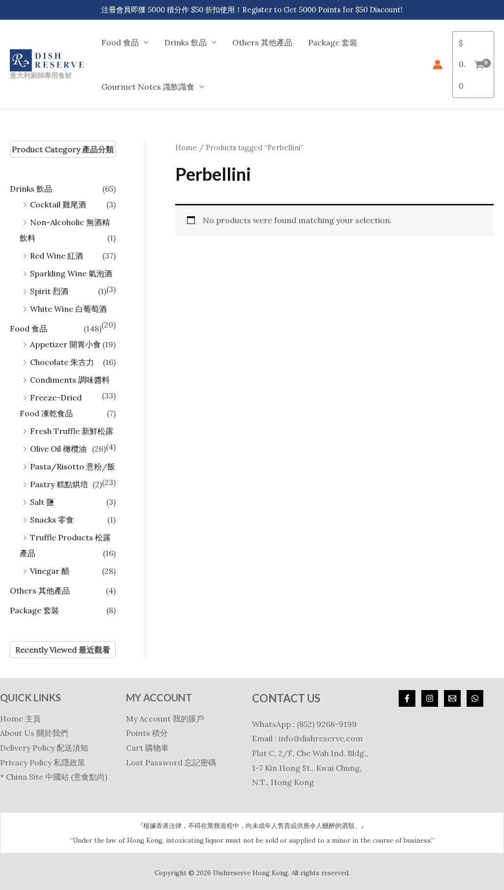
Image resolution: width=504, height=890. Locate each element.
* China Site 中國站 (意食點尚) (53, 777)
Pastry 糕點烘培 (59, 484)
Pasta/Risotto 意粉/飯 (72, 466)
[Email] (452, 698)
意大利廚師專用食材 (41, 75)
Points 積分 (147, 733)
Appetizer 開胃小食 (65, 344)
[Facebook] (407, 698)
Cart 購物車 (147, 748)
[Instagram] (429, 698)
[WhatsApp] (475, 698)
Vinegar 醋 (49, 571)
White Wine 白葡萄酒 (68, 309)
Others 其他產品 (262, 42)
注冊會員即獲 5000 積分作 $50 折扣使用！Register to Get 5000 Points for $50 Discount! (252, 9)
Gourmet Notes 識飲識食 (147, 87)
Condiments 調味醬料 (70, 380)
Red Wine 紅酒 (56, 256)
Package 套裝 (332, 42)
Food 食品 (28, 328)
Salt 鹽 (42, 502)
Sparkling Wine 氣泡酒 (71, 273)
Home (186, 147)
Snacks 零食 (52, 520)
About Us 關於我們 (34, 733)
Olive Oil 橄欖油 (58, 449)
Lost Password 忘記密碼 (171, 762)
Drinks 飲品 (31, 189)
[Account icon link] (437, 64)
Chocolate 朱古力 (62, 362)
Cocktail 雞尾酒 (58, 204)
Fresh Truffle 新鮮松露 (71, 431)
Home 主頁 (20, 719)
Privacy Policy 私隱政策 (42, 762)
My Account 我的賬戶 (165, 719)
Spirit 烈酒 (49, 291)
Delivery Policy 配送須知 (44, 748)
